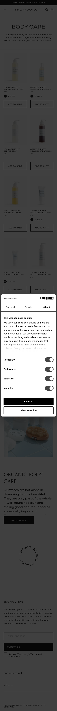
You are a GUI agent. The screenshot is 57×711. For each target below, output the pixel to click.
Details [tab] (28, 307)
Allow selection (28, 410)
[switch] (49, 369)
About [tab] (46, 307)
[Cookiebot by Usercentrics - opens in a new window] (41, 299)
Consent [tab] (10, 307)
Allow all (28, 401)
